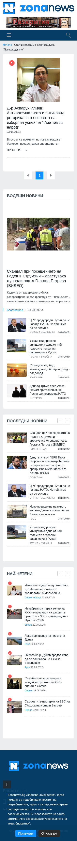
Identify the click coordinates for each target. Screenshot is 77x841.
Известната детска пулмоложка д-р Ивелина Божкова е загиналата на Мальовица (46, 589)
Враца (28, 624)
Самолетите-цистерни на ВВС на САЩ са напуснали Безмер (47, 703)
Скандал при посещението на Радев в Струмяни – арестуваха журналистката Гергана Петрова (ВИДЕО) (36, 278)
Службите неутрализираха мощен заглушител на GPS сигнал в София (43, 682)
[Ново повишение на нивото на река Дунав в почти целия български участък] (17, 511)
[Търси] (66, 35)
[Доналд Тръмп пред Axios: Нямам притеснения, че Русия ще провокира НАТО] (17, 390)
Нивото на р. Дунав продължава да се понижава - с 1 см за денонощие (46, 658)
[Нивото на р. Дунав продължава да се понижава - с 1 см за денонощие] (14, 660)
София (29, 690)
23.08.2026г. (48, 597)
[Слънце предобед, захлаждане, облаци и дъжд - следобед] (17, 370)
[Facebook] (7, 784)
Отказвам (49, 833)
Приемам (25, 833)
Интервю (36, 398)
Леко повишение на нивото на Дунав (45, 637)
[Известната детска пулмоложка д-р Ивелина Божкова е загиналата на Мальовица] (14, 590)
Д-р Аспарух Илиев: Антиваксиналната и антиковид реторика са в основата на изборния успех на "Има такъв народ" (35, 117)
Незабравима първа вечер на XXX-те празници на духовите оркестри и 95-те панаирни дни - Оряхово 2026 (46, 614)
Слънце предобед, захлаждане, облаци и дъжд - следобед (50, 369)
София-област (33, 597)
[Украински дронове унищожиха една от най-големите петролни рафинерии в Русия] (17, 345)
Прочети (14, 150)
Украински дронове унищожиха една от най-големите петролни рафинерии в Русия (46, 346)
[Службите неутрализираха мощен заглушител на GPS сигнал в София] (14, 683)
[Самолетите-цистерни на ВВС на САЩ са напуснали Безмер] (14, 707)
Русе (33, 518)
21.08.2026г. (40, 690)
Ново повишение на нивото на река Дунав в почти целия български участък (49, 510)
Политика (36, 477)
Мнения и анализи (42, 332)
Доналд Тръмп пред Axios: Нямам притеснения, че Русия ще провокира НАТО (48, 389)
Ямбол (28, 710)
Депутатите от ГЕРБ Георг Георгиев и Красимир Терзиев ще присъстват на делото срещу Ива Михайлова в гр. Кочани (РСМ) (49, 465)
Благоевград (15, 309)
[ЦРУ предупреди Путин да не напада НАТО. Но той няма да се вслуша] (17, 325)
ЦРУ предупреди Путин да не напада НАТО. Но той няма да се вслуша (50, 323)
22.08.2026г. (39, 624)
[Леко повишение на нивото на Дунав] (14, 641)
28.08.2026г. (35, 309)
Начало (7, 44)
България (36, 377)
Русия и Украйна (41, 357)
